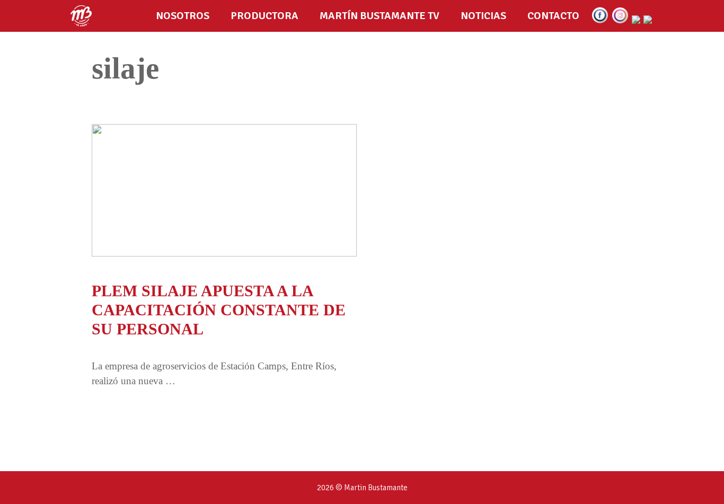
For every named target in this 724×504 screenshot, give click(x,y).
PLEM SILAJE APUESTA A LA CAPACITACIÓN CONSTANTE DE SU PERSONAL (219, 310)
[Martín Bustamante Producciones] (83, 16)
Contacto (553, 15)
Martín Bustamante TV (379, 15)
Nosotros (182, 15)
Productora (264, 15)
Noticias (483, 15)
